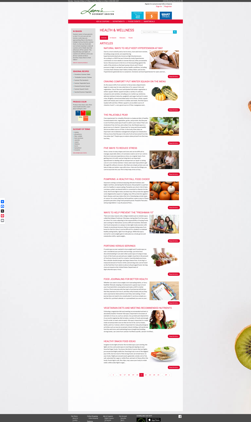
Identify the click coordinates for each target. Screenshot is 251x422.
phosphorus (78, 134)
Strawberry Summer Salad (82, 74)
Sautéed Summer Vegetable (83, 92)
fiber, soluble (78, 136)
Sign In (159, 6)
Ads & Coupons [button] (102, 21)
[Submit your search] (175, 32)
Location (75, 420)
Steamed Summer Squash (82, 86)
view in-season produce (80, 62)
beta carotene (78, 138)
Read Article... (173, 76)
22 (146, 375)
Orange (86, 117)
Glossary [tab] (122, 38)
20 (137, 375)
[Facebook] (2, 206)
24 (154, 375)
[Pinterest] (2, 216)
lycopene (77, 150)
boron (76, 146)
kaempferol (77, 148)
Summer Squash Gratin (81, 89)
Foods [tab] (131, 38)
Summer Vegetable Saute (82, 83)
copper (76, 142)
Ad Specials (108, 420)
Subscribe (123, 418)
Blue (78, 111)
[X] (2, 211)
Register (168, 6)
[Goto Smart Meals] (166, 15)
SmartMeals (149, 21)
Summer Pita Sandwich (81, 80)
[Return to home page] (97, 9)
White (80, 117)
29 (166, 375)
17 (125, 375)
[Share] (2, 202)
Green (88, 111)
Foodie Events (134, 21)
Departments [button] (119, 21)
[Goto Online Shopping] (137, 15)
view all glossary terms (80, 153)
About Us (75, 418)
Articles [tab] (104, 38)
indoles (76, 132)
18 (129, 375)
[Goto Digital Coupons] (152, 15)
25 (158, 375)
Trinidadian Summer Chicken (83, 77)
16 (120, 375)
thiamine (77, 144)
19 (133, 375)
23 (150, 375)
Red (83, 111)
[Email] (2, 220)
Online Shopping (93, 418)
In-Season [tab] (113, 38)
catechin (77, 140)
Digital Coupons (109, 418)
